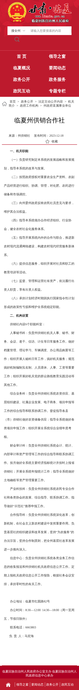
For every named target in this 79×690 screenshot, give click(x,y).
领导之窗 (57, 56)
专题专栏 (57, 91)
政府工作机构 (29, 105)
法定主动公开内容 (50, 101)
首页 (13, 101)
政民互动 (21, 91)
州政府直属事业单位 (57, 105)
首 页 (21, 56)
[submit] (17, 39)
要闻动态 (57, 67)
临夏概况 (21, 67)
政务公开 (21, 79)
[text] (49, 30)
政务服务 (57, 79)
